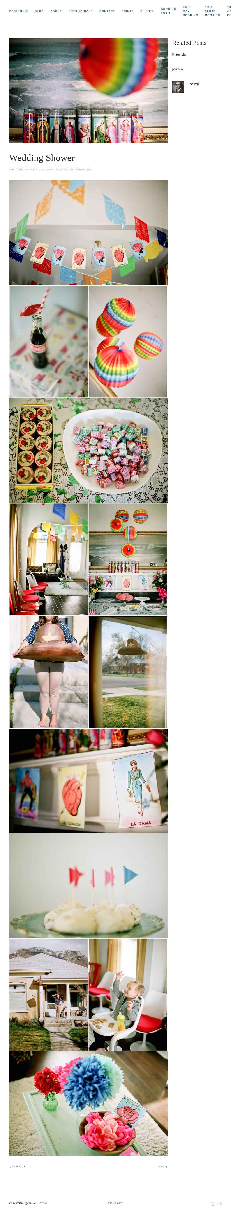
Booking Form (168, 11)
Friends (179, 54)
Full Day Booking (190, 11)
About (56, 11)
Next (162, 1166)
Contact (107, 11)
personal (83, 169)
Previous (18, 1166)
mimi (194, 84)
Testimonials (81, 11)
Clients (147, 11)
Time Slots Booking (212, 11)
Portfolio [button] (18, 11)
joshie (177, 69)
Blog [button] (39, 11)
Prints (128, 11)
